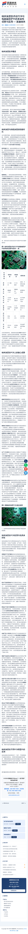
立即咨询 (18, 823)
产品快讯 (5, 912)
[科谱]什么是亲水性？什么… (14, 867)
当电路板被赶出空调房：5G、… (10, 851)
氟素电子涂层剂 (7, 903)
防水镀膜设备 (6, 907)
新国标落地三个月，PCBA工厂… (10, 846)
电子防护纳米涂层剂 (8, 901)
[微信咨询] (26, 465)
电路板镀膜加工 (7, 905)
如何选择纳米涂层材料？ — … (10, 874)
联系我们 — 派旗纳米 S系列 (14, 865)
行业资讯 (5, 916)
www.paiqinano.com (14, 795)
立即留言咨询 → (14, 890)
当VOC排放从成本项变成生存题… (10, 848)
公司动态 (5, 914)
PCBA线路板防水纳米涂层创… (10, 869)
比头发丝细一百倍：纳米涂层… (10, 853)
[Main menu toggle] (24, 4)
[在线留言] (26, 469)
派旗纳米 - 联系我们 (7, 872)
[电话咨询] (26, 461)
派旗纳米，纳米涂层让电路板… (10, 856)
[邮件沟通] (26, 473)
